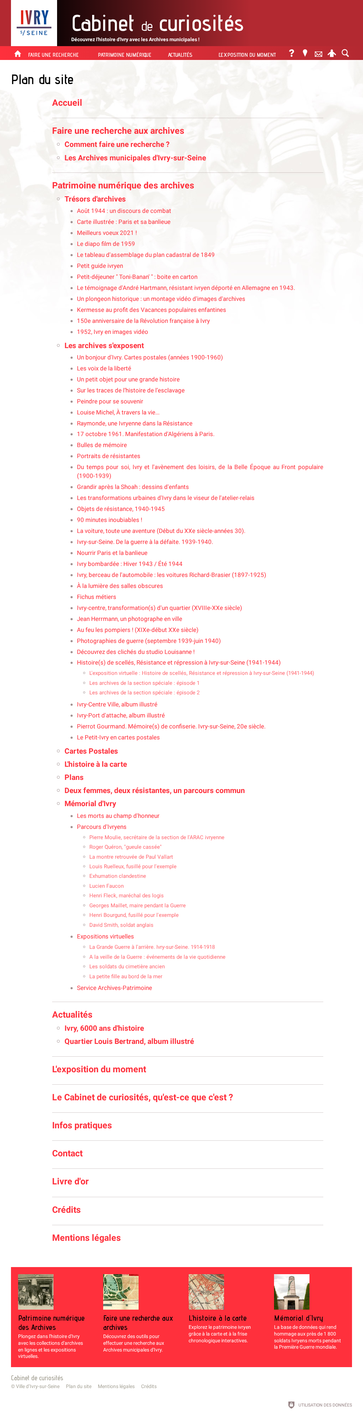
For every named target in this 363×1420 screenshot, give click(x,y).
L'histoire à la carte (96, 764)
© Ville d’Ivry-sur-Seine (35, 1386)
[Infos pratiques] (305, 53)
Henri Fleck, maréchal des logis (126, 895)
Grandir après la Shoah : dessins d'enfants (133, 487)
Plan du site (78, 1386)
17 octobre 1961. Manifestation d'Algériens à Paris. (145, 434)
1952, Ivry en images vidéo (112, 332)
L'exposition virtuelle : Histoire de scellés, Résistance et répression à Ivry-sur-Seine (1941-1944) (201, 673)
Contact (67, 1153)
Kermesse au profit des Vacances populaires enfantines (151, 310)
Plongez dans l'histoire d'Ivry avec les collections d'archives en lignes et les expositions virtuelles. (51, 1336)
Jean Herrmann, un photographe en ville (129, 619)
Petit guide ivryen (100, 266)
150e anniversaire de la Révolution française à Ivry (143, 321)
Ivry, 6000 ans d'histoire (104, 1028)
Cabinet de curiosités (37, 1378)
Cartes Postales (91, 751)
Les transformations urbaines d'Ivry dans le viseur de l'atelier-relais (166, 498)
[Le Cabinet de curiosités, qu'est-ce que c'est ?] (291, 53)
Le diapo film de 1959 (106, 244)
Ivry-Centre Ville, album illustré (117, 704)
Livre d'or (70, 1181)
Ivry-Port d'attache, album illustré (121, 715)
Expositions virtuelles (105, 936)
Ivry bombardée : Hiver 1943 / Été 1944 (130, 564)
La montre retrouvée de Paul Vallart (131, 857)
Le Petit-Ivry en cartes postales (118, 737)
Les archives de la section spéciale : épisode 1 (144, 683)
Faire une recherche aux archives (118, 131)
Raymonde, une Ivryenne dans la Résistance (134, 423)
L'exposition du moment (99, 1069)
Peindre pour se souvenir (110, 401)
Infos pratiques (82, 1125)
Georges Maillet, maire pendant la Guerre (137, 905)
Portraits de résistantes (108, 456)
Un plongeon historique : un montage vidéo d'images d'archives (161, 299)
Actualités (72, 1014)
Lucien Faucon (106, 886)
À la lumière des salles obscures (120, 586)
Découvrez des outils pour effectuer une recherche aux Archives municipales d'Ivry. (138, 1333)
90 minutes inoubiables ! (109, 520)
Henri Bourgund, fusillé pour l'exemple (134, 915)
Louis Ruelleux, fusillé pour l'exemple (133, 866)
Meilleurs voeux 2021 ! (107, 233)
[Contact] (318, 53)
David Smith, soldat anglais (121, 925)
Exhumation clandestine (117, 876)
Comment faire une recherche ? (117, 144)
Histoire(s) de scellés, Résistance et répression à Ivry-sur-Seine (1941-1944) (179, 662)
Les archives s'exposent (104, 345)
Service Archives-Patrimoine (114, 988)
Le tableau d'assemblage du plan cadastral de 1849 (146, 255)
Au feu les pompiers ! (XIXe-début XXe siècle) (138, 630)
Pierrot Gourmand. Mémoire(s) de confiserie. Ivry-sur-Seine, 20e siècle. (171, 726)
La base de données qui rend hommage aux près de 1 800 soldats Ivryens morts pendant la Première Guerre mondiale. (307, 1331)
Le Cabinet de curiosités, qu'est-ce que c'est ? (142, 1097)
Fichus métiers (96, 597)
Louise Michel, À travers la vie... (118, 412)
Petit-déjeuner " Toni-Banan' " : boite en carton (137, 277)
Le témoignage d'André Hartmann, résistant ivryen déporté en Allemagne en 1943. (186, 288)
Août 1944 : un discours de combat (124, 211)
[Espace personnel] (332, 53)
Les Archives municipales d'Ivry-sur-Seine (135, 158)
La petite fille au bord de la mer (125, 976)
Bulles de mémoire (102, 445)
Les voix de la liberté (104, 368)
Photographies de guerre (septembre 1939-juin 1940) (149, 641)
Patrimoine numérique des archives (123, 185)
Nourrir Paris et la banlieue (112, 553)
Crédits (66, 1210)
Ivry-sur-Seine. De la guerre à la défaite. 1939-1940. (145, 542)
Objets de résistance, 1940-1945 (121, 509)
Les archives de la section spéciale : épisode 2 (144, 692)
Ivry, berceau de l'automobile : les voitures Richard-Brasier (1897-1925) (171, 575)
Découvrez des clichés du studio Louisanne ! (136, 652)
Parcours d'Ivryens (102, 827)
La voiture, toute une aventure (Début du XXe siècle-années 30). (161, 531)
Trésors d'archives (95, 199)
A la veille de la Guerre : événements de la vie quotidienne (157, 957)
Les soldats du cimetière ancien (127, 966)
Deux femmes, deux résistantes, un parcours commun (155, 790)
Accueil (67, 103)
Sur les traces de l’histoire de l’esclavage (131, 390)
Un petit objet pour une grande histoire (128, 379)
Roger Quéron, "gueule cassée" (125, 847)
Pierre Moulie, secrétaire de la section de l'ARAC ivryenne (156, 837)
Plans (74, 777)
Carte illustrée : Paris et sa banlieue (124, 222)
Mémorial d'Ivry (90, 803)
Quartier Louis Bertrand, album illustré (129, 1041)
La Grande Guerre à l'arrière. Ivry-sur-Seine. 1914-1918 (152, 947)
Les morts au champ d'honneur (118, 816)
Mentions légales (86, 1238)
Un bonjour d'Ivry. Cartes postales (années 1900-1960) (150, 357)
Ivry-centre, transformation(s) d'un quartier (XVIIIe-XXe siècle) (159, 608)
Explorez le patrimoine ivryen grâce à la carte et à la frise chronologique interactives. (220, 1328)
